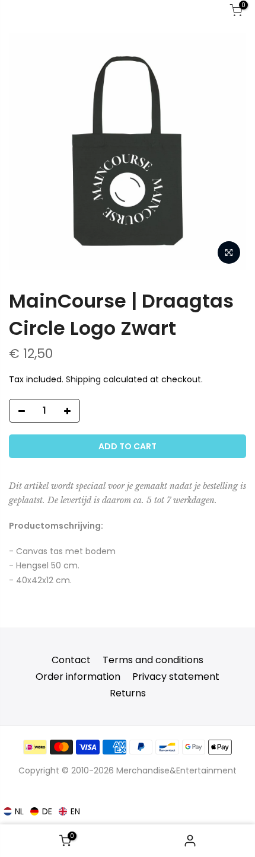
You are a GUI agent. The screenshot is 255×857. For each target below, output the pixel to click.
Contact (71, 660)
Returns (128, 693)
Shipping (83, 379)
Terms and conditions (153, 660)
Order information (78, 676)
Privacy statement (175, 676)
